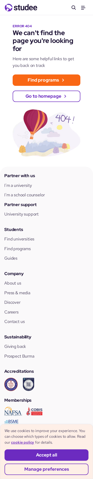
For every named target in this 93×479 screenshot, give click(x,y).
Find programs (17, 248)
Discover (12, 302)
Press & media (17, 292)
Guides (10, 258)
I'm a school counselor (24, 195)
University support (21, 214)
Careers (11, 312)
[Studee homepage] (21, 7)
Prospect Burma (19, 356)
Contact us (14, 321)
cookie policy (22, 442)
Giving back (15, 346)
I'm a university (18, 185)
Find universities (19, 239)
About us (12, 283)
